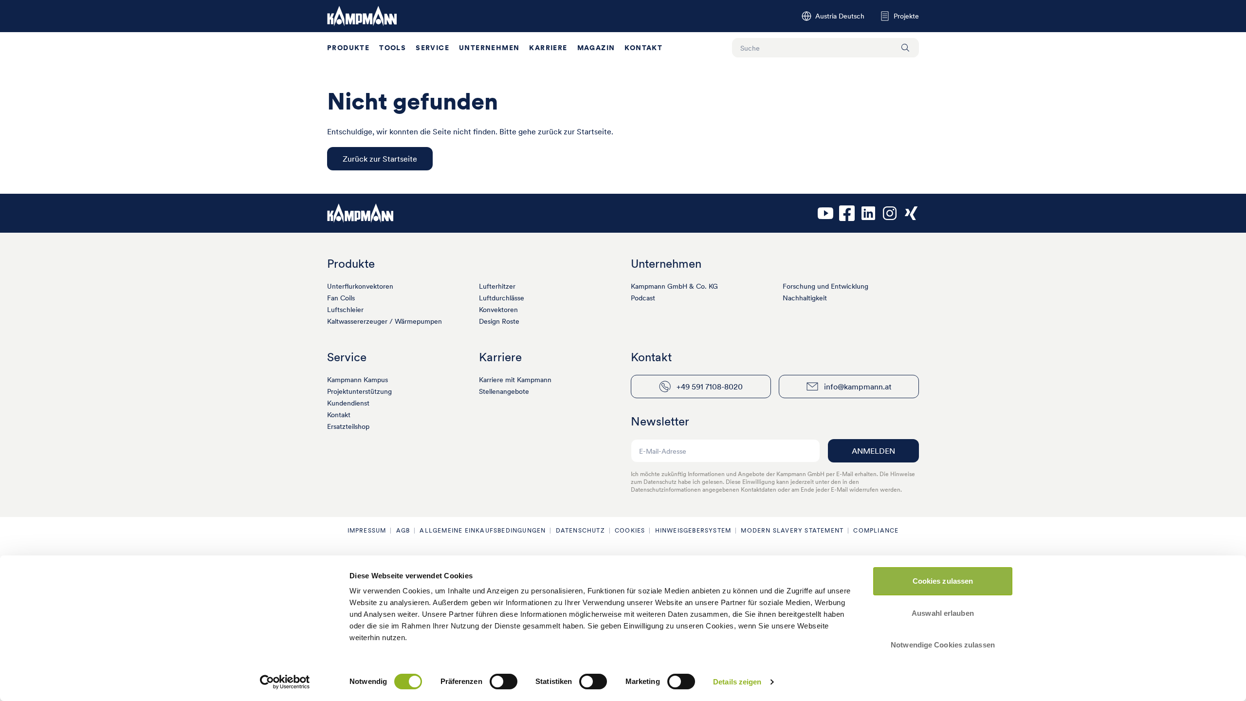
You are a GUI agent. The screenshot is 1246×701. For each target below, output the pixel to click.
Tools (392, 47)
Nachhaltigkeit (805, 298)
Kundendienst (348, 403)
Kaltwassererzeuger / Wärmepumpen (384, 321)
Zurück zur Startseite (380, 159)
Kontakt (643, 47)
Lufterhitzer (497, 286)
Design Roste (499, 321)
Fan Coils (341, 298)
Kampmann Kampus (357, 379)
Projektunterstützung (359, 391)
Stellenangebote (504, 391)
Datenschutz (580, 530)
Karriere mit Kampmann (515, 379)
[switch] (503, 681)
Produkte (348, 47)
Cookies (630, 530)
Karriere (548, 47)
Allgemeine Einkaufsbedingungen (483, 530)
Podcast (643, 298)
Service (432, 47)
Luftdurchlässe (501, 298)
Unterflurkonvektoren (360, 286)
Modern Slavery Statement (792, 530)
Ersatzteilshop (348, 426)
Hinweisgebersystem (693, 530)
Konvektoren (498, 309)
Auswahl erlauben (943, 613)
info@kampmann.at (858, 386)
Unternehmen (489, 47)
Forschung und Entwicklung (825, 286)
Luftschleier (345, 309)
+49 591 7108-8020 (710, 386)
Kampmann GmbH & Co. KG (674, 286)
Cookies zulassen (943, 581)
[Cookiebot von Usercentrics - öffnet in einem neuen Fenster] (285, 682)
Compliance (875, 530)
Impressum (367, 530)
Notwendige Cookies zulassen (943, 645)
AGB (403, 530)
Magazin (596, 47)
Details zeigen (737, 682)
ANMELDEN (873, 451)
